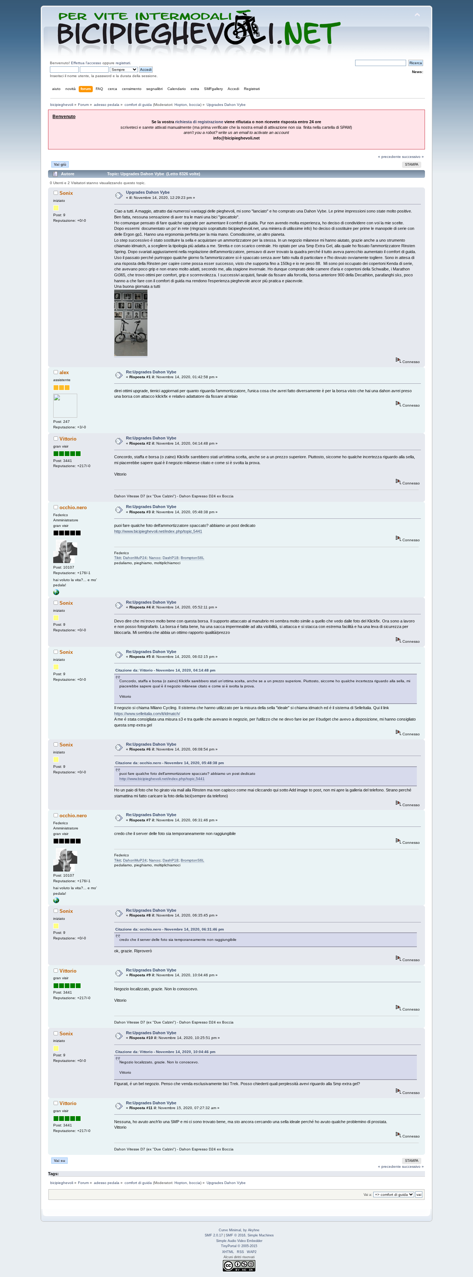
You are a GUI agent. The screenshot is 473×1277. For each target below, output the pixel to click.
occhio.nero (73, 507)
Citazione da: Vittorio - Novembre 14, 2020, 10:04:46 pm (165, 1052)
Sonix (66, 193)
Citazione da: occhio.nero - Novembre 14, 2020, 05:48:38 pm (169, 763)
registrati (123, 63)
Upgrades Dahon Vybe (148, 192)
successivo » (413, 157)
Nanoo (154, 558)
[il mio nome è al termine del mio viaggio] (56, 594)
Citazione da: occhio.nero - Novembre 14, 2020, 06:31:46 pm (169, 929)
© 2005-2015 (247, 1246)
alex (64, 372)
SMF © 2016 (235, 1235)
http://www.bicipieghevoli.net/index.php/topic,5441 (158, 531)
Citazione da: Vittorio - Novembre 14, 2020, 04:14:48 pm (165, 670)
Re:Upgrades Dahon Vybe (151, 372)
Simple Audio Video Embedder (239, 1241)
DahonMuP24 (135, 558)
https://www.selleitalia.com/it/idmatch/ (147, 713)
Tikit (117, 558)
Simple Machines (261, 1235)
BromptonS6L (192, 558)
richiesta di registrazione (199, 122)
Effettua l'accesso (86, 63)
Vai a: (368, 1195)
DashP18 (170, 558)
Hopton (180, 105)
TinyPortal (228, 1246)
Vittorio (67, 439)
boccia (194, 105)
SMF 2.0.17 (214, 1235)
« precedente (389, 157)
